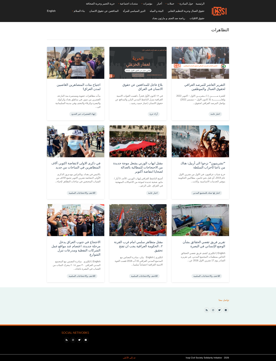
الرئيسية (200, 3)
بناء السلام (79, 11)
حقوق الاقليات (197, 18)
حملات (170, 3)
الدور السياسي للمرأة (134, 11)
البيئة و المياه (156, 11)
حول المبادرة (186, 3)
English (51, 11)
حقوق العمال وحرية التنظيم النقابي (186, 11)
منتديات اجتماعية (129, 3)
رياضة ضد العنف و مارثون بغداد (168, 18)
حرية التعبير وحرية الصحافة (100, 3)
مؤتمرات (147, 3)
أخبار (159, 3)
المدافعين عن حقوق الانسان (104, 11)
